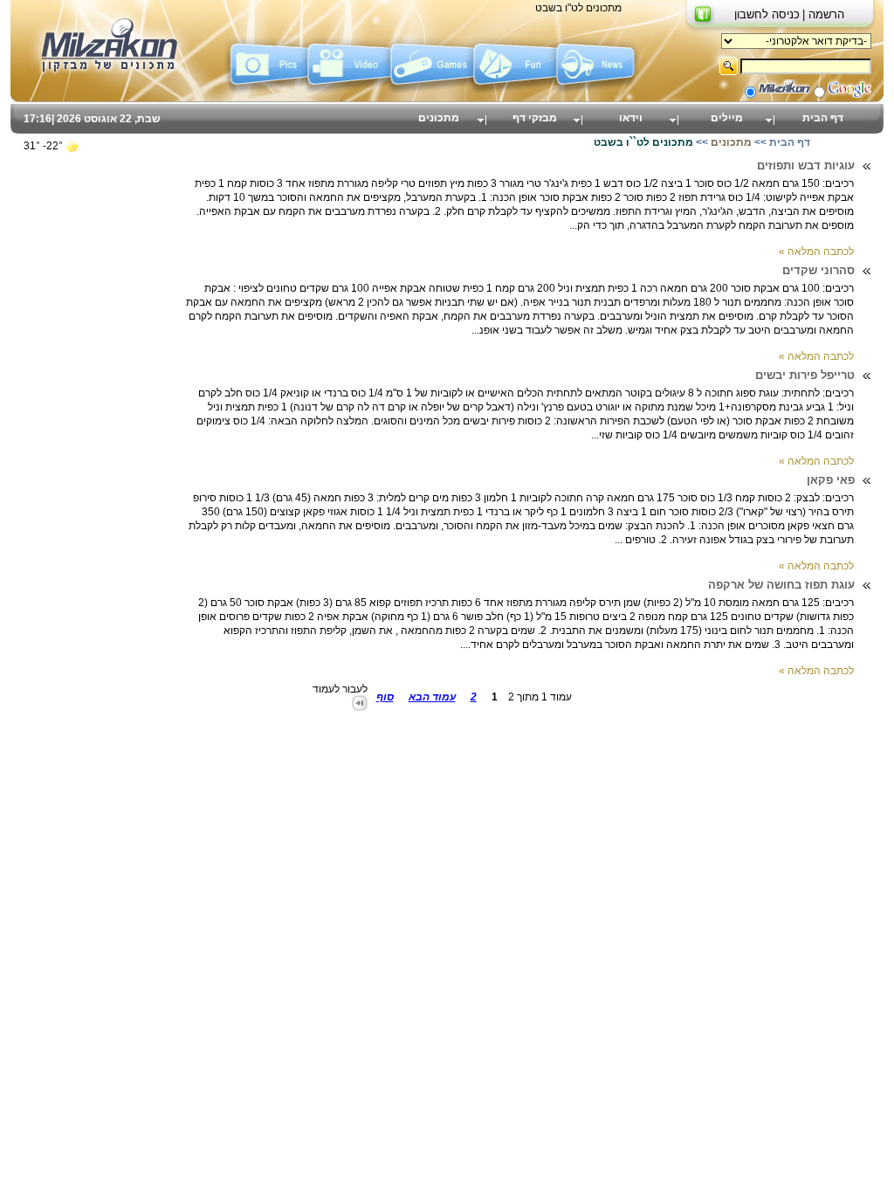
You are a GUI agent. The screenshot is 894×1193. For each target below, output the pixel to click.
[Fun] (514, 90)
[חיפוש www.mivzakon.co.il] (784, 94)
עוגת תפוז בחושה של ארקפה (781, 584)
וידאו (631, 118)
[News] (597, 90)
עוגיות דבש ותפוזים (806, 165)
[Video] (348, 90)
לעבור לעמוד (340, 689)
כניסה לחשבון (767, 14)
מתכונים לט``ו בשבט (643, 142)
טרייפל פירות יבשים (805, 375)
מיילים (727, 118)
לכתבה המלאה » (816, 251)
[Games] (431, 90)
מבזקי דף (534, 118)
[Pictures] (265, 90)
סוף (385, 697)
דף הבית (822, 118)
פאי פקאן (831, 479)
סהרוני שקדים (818, 270)
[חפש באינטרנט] (849, 94)
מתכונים (438, 118)
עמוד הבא (432, 697)
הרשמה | (823, 14)
